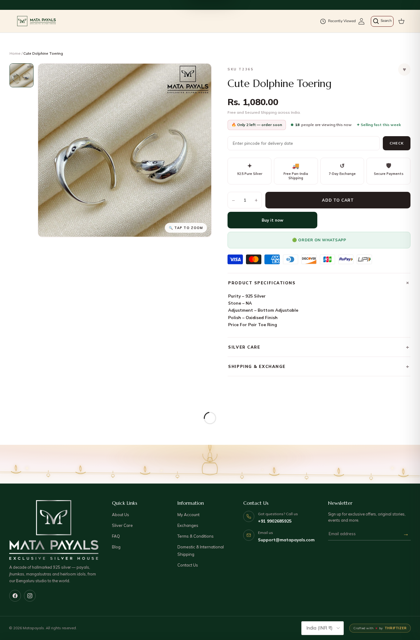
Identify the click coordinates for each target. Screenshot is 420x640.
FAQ (116, 536)
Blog (116, 546)
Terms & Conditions (195, 536)
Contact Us (187, 565)
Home (15, 53)
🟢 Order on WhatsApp (319, 240)
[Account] (361, 21)
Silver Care (319, 346)
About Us (120, 514)
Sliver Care (122, 525)
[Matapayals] (36, 21)
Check (397, 143)
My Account (188, 514)
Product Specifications (319, 282)
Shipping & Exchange (319, 366)
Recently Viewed (342, 20)
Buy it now (272, 220)
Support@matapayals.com (286, 539)
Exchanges (187, 525)
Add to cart (338, 200)
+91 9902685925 (274, 520)
